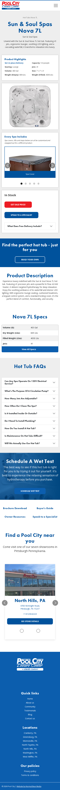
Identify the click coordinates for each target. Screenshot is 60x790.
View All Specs (29, 349)
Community (30, 706)
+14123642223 (30, 614)
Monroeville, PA (30, 741)
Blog (30, 714)
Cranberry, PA (30, 733)
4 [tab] (34, 184)
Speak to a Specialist (21, 215)
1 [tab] (21, 184)
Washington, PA (30, 752)
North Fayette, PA (30, 744)
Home (30, 698)
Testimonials (30, 710)
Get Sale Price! (18, 204)
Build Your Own (30, 259)
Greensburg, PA (30, 737)
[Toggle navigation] (55, 5)
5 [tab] (38, 184)
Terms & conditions (30, 775)
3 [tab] (30, 184)
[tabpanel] (30, 162)
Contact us (30, 718)
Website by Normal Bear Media (29, 786)
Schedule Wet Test (30, 491)
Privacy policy (30, 771)
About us (30, 702)
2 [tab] (26, 184)
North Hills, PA (30, 600)
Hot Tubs (26, 17)
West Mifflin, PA (30, 756)
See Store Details (30, 621)
